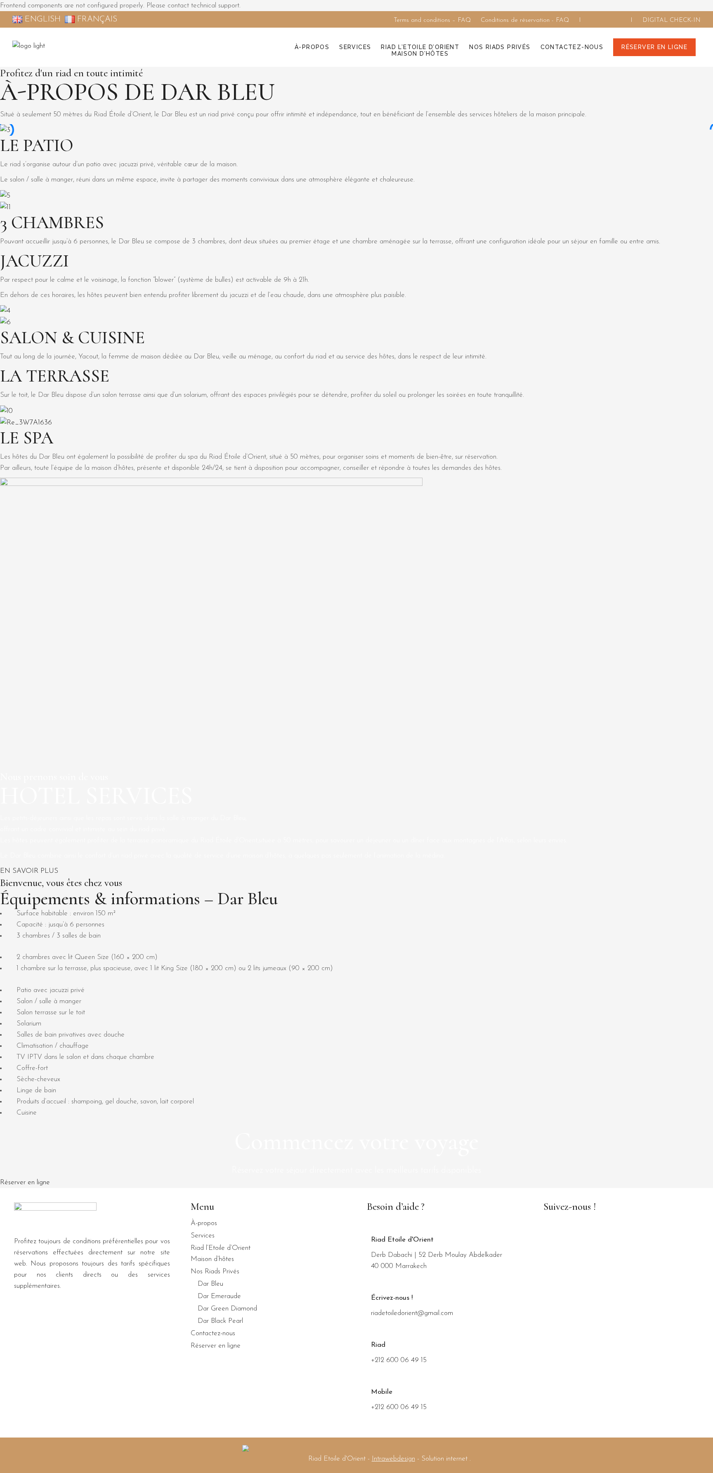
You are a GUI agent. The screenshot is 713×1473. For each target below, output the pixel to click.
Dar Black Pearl (220, 1321)
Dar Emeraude (219, 1296)
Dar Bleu (210, 1283)
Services (203, 1235)
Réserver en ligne (216, 1345)
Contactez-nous (213, 1333)
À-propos (204, 1223)
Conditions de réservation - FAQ (525, 20)
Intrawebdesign (393, 1458)
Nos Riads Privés (215, 1271)
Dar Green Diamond (227, 1308)
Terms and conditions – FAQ (432, 20)
